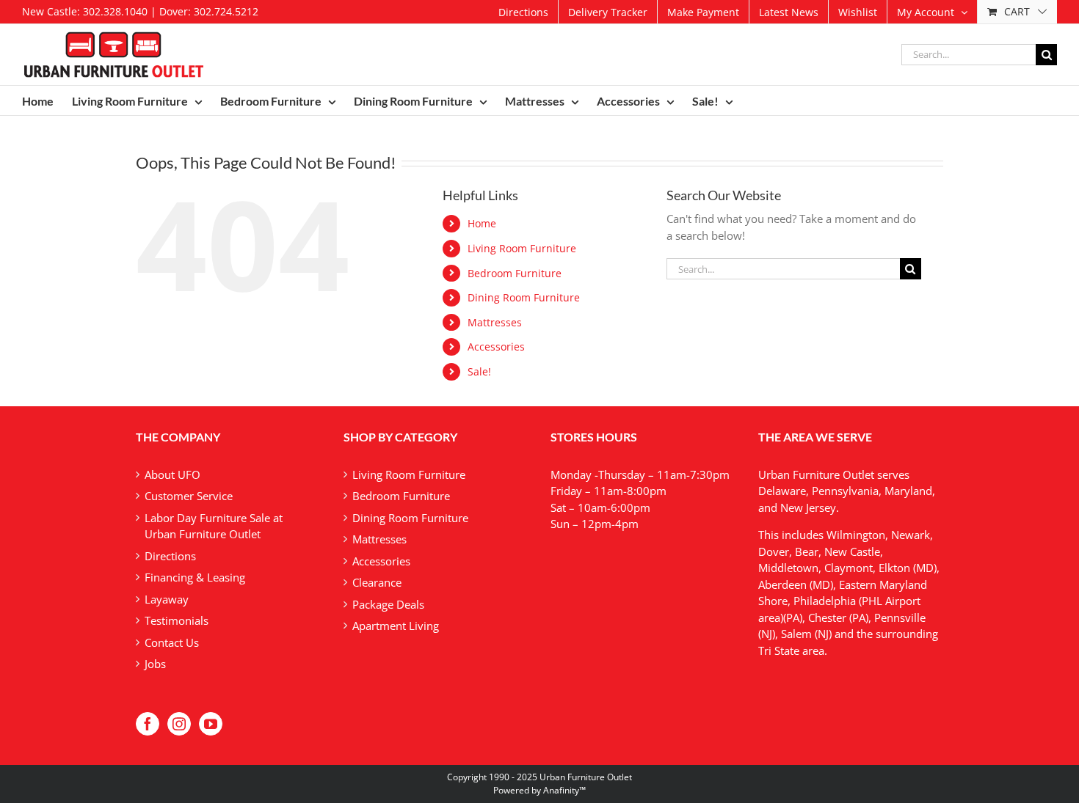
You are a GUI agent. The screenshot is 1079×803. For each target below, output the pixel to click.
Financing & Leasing (195, 577)
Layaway (167, 599)
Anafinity (561, 790)
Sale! (479, 371)
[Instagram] (179, 724)
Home (482, 223)
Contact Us (172, 642)
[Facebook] (147, 724)
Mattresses (495, 322)
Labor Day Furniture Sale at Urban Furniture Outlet (214, 526)
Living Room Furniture (522, 248)
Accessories (496, 346)
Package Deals (388, 604)
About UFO (172, 474)
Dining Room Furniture (524, 297)
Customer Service (189, 495)
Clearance (377, 582)
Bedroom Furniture (515, 273)
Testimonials (176, 620)
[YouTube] (210, 724)
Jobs (155, 663)
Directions (170, 556)
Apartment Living (395, 625)
